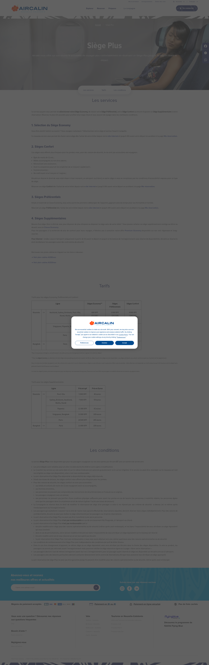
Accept (124, 343)
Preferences (84, 343)
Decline (104, 343)
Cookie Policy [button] (123, 334)
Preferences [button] (121, 337)
